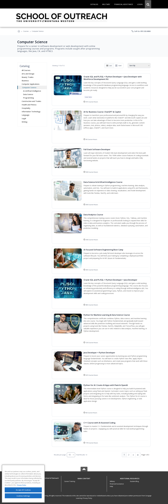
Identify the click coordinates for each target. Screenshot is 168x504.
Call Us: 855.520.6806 (141, 31)
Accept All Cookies (23, 490)
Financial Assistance (117, 484)
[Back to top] (84, 480)
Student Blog (134, 481)
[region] (23, 484)
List (110, 66)
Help (111, 486)
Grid (119, 66)
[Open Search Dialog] (148, 4)
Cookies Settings (23, 496)
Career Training (69, 481)
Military (112, 481)
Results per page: (60, 455)
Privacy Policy (87, 498)
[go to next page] (133, 454)
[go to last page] (138, 454)
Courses (26, 31)
